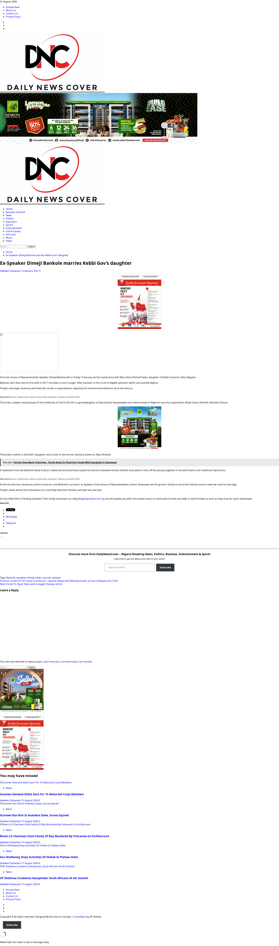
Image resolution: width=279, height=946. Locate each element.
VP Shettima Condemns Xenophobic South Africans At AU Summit (44, 878)
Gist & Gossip (13, 231)
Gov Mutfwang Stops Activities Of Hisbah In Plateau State (39, 857)
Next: (31, 584)
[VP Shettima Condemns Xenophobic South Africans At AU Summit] (37, 866)
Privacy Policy (13, 16)
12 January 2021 (30, 270)
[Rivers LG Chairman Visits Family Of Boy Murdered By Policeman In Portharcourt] (45, 824)
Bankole (10, 577)
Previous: (59, 580)
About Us (11, 10)
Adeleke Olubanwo (10, 270)
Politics (10, 218)
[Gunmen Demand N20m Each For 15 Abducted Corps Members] (36, 782)
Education (11, 221)
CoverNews (80, 916)
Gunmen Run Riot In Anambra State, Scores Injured (34, 815)
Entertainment (14, 228)
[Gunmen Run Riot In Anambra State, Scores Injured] (29, 803)
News (9, 215)
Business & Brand (15, 212)
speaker (56, 577)
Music (9, 237)
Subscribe (165, 567)
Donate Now (13, 7)
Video (9, 240)
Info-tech (11, 234)
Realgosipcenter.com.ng (91, 498)
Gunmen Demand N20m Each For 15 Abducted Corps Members (42, 794)
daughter (21, 577)
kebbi (38, 577)
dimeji (30, 577)
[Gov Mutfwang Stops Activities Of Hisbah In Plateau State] (32, 845)
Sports (9, 224)
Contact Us (12, 13)
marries (46, 577)
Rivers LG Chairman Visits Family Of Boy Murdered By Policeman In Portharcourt (54, 836)
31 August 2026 (30, 800)
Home (9, 209)
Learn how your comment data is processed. (67, 661)
